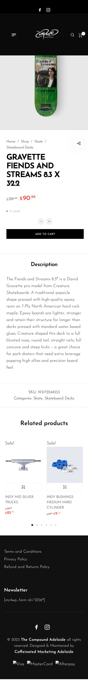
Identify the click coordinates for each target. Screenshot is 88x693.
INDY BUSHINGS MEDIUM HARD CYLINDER (60, 502)
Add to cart (65, 487)
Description (44, 265)
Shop (25, 141)
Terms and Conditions (22, 552)
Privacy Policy (15, 559)
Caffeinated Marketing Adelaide (44, 652)
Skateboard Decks (19, 147)
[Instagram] (48, 10)
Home (10, 141)
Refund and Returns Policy (27, 567)
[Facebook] (40, 10)
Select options (23, 487)
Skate (38, 141)
